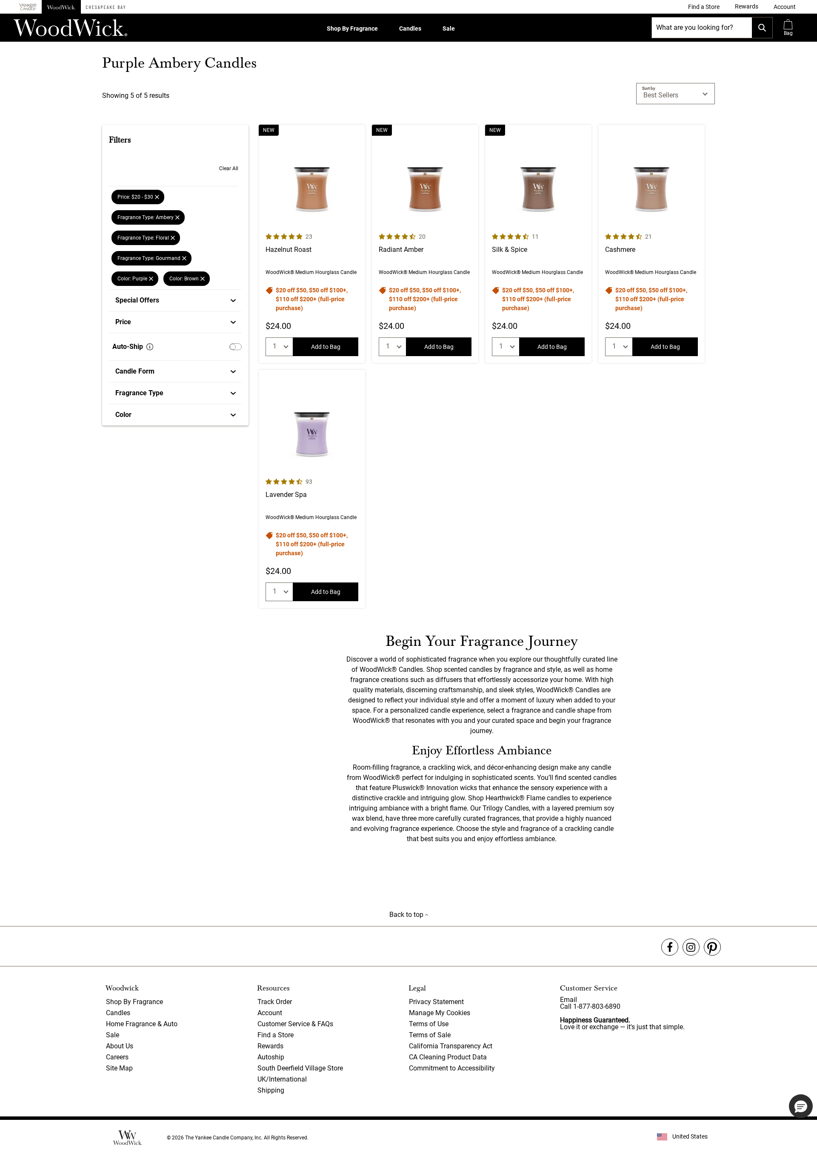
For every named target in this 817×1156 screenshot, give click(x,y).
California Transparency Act (450, 1046)
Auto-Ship (127, 347)
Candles (410, 28)
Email (568, 1000)
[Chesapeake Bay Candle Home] (105, 7)
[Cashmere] (651, 244)
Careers (117, 1057)
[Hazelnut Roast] (312, 244)
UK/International (282, 1079)
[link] (703, 7)
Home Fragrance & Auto (141, 1024)
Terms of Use (428, 1024)
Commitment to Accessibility (452, 1068)
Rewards (270, 1046)
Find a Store (275, 1035)
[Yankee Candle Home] (27, 7)
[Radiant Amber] (425, 244)
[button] (784, 7)
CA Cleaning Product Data (448, 1057)
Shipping (270, 1090)
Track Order (274, 1002)
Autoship (270, 1057)
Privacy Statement (436, 1002)
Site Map (119, 1068)
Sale (449, 28)
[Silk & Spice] (538, 244)
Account (269, 1013)
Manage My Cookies (439, 1013)
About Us (119, 1046)
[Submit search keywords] (762, 27)
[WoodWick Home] (61, 7)
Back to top (407, 915)
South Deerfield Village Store (300, 1068)
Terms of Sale (430, 1035)
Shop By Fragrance (352, 28)
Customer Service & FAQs (295, 1024)
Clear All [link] (228, 168)
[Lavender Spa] (312, 489)
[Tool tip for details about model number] (149, 346)
